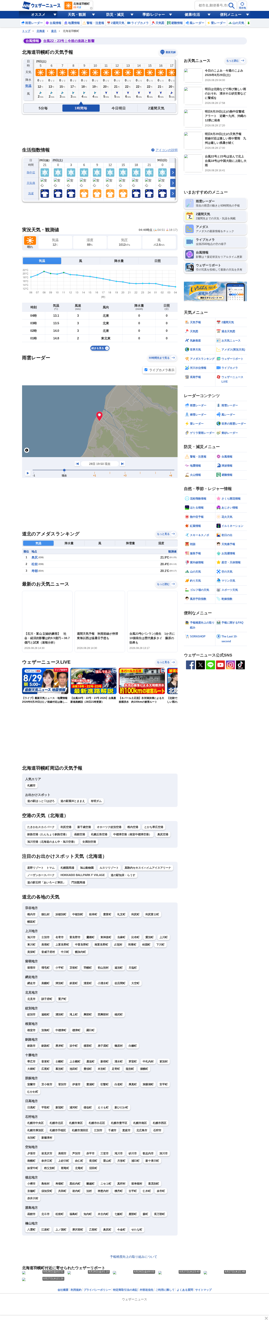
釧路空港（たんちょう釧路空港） (47, 834)
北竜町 (79, 1168)
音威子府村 (48, 951)
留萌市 (31, 967)
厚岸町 (59, 1045)
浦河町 (74, 1107)
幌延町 (31, 921)
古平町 (133, 1191)
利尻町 (135, 914)
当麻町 (121, 937)
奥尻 (35, 557)
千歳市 (112, 1130)
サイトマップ (203, 1289)
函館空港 (79, 834)
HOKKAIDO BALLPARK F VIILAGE (83, 875)
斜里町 (74, 983)
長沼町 (93, 1160)
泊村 (89, 1191)
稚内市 (31, 914)
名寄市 (59, 937)
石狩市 (157, 1130)
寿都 (35, 570)
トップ (26, 31)
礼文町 (121, 914)
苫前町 (74, 967)
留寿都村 (136, 1183)
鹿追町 (90, 1061)
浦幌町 (144, 1068)
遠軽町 (45, 1014)
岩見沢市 (46, 1153)
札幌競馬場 (67, 867)
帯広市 (31, 1061)
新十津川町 (152, 1160)
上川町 (164, 937)
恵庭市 (126, 1130)
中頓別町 (77, 914)
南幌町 (31, 1160)
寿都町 (59, 1183)
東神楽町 (105, 937)
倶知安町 (46, 1191)
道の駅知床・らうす (123, 875)
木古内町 (103, 1214)
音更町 (45, 1061)
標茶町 (88, 1045)
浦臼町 (135, 1160)
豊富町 (107, 914)
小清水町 (103, 983)
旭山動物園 (87, 867)
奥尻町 (107, 1229)
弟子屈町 (103, 1045)
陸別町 (130, 1068)
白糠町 (133, 1045)
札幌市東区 (76, 1123)
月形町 (121, 1160)
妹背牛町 (32, 1168)
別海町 (45, 1030)
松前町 (59, 1214)
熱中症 (31, 172)
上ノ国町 (60, 1229)
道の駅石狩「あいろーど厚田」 (46, 882)
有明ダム (96, 801)
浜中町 (74, 1045)
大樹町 (31, 1068)
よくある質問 (185, 1289)
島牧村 (45, 1183)
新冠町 (59, 1107)
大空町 (135, 983)
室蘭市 (31, 1084)
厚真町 (133, 1084)
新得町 (104, 1061)
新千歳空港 (84, 827)
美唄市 (62, 1153)
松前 (35, 564)
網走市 (31, 983)
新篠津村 (46, 1137)
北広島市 (141, 1130)
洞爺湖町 (148, 1084)
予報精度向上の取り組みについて (133, 1256)
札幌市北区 (56, 1123)
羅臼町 (90, 1030)
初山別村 (103, 967)
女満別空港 (89, 841)
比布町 (135, 937)
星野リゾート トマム (41, 867)
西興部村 (103, 1014)
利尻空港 (66, 827)
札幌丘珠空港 (99, 834)
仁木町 (147, 1191)
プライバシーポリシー (97, 1289)
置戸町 (62, 998)
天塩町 (133, 967)
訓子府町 (46, 998)
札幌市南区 (140, 1123)
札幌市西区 (159, 1123)
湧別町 (59, 1014)
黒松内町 (75, 1183)
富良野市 (75, 937)
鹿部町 (133, 1214)
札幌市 (31, 785)
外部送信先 (146, 1289)
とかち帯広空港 (153, 827)
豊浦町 (90, 1084)
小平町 (59, 967)
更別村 (164, 1061)
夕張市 (31, 1153)
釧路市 (31, 1045)
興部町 (88, 1014)
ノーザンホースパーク (41, 875)
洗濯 (31, 193)
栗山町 (107, 1160)
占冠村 (118, 944)
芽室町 (133, 1061)
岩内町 (76, 1191)
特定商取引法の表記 (125, 1289)
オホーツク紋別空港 (109, 827)
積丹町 (119, 1191)
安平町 (164, 1084)
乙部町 (93, 1229)
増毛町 (45, 967)
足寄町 (116, 1068)
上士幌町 (75, 1061)
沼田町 (93, 1168)
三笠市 (104, 1153)
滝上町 (74, 1014)
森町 (145, 1214)
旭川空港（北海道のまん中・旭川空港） (51, 841)
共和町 (62, 1191)
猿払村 (45, 914)
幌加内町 (80, 951)
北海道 (41, 31)
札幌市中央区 (35, 1123)
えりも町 (103, 1107)
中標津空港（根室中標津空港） (132, 834)
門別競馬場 (78, 882)
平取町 (45, 1107)
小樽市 (31, 1183)
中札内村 (148, 1061)
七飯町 (119, 1214)
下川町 (160, 944)
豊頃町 (88, 1068)
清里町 (88, 983)
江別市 (98, 1130)
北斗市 (45, 1214)
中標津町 (60, 1030)
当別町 (31, 1137)
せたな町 (136, 1229)
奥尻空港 (162, 834)
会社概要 (63, 1289)
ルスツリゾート (109, 867)
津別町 (59, 983)
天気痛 (31, 183)
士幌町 (59, 1061)
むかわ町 (32, 1091)
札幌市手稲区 (58, 1130)
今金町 (121, 1229)
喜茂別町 (153, 1183)
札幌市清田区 (80, 1130)
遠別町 (119, 967)
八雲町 (31, 1229)
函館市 (31, 1214)
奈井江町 (46, 1160)
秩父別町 (49, 1168)
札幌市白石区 (97, 1123)
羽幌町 (88, 967)
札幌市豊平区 (119, 1123)
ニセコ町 (105, 1183)
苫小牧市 (46, 1084)
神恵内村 (103, 1191)
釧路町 (45, 1045)
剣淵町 (146, 944)
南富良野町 (101, 944)
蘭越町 (90, 1183)
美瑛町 (45, 944)
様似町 (88, 1107)
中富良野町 (82, 944)
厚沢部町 (77, 1229)
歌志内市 (148, 1153)
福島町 (74, 1214)
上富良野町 (62, 944)
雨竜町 (65, 1168)
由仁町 (79, 1160)
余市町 (161, 1191)
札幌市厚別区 (35, 1130)
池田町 (74, 1068)
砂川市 (133, 1153)
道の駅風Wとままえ (73, 801)
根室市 (31, 1030)
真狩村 (121, 1183)
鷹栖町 (90, 937)
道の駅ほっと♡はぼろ (41, 801)
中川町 (65, 951)
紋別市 (31, 1014)
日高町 (31, 1107)
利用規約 (76, 1289)
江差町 (45, 1229)
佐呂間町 (120, 983)
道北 (54, 31)
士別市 (45, 937)
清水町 (119, 1061)
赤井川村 (32, 1198)
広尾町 (45, 1068)
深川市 (164, 1153)
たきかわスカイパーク (41, 827)
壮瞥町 (104, 1084)
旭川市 (31, 937)
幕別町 (59, 1068)
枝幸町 (93, 914)
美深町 (31, 951)
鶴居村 (119, 1045)
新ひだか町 (121, 1107)
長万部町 (159, 1214)
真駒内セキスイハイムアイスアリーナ (148, 867)
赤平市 (90, 1153)
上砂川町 (63, 1160)
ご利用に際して (165, 1289)
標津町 (76, 1030)
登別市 (62, 1084)
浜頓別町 (60, 914)
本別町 (102, 1068)
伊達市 (76, 1084)
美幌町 (45, 983)
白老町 (119, 1084)
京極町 (31, 1191)
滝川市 (119, 1153)
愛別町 (149, 937)
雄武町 (119, 1014)
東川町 (31, 944)
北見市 (31, 998)
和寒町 (132, 944)
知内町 (88, 1214)
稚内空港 (132, 827)
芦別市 (76, 1153)
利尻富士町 (152, 914)
